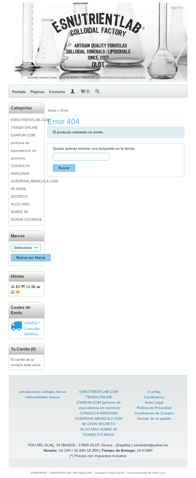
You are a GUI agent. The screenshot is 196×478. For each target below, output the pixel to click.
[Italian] (28, 287)
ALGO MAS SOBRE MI (20, 208)
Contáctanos (154, 397)
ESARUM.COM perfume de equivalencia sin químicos (23, 146)
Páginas (37, 92)
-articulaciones (29, 392)
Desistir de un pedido (154, 418)
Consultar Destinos (32, 331)
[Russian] (38, 287)
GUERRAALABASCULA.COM (26, 181)
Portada (19, 92)
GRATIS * (32, 323)
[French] (18, 287)
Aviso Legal (154, 402)
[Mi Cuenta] (72, 91)
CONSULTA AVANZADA (20, 170)
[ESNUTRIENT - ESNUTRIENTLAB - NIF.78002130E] (98, 42)
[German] (23, 287)
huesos (54, 397)
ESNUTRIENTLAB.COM (26, 120)
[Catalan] (18, 292)
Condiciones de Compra (154, 413)
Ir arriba (154, 392)
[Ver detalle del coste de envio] (17, 326)
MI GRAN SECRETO (19, 193)
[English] (13, 287)
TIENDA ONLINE (24, 127)
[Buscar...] (97, 91)
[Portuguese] (33, 287)
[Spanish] (13, 292)
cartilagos (48, 392)
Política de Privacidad (154, 408)
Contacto (57, 92)
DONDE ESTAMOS (26, 219)
